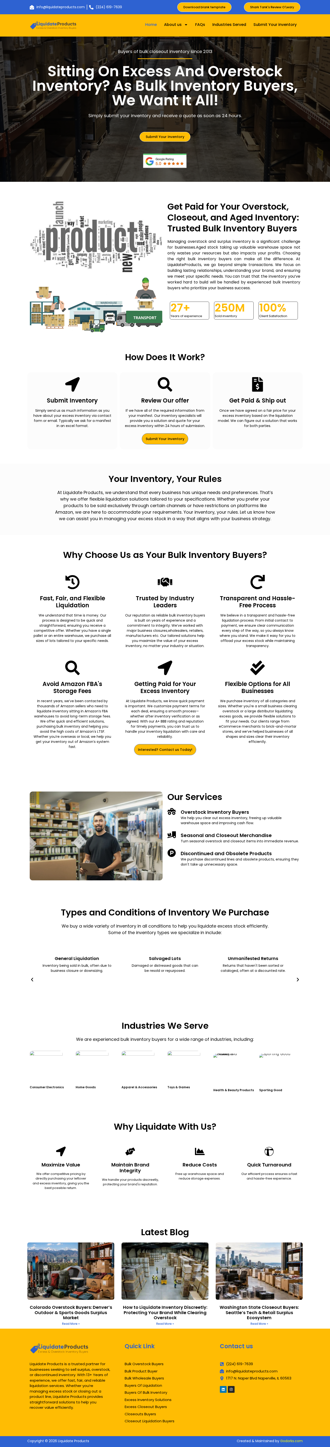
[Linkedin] (223, 1389)
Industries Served (229, 24)
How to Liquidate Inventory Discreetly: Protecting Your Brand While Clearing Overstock (165, 1312)
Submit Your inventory (275, 24)
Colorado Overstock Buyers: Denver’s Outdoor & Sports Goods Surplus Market (71, 1312)
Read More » (71, 1324)
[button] (32, 979)
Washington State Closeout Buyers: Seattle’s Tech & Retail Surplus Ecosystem (259, 1312)
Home (151, 24)
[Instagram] (231, 1389)
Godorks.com (291, 1441)
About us (173, 24)
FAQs (200, 24)
